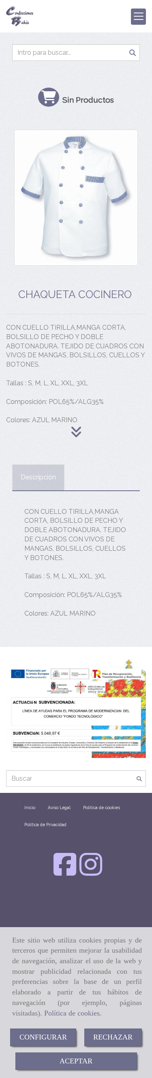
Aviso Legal (59, 807)
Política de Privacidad (45, 824)
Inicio (29, 807)
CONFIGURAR (43, 1037)
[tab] (38, 477)
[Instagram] (90, 872)
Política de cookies (72, 1013)
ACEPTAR (76, 1061)
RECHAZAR (113, 1037)
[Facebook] (65, 872)
